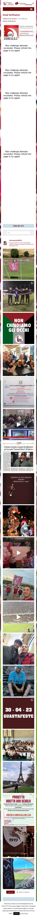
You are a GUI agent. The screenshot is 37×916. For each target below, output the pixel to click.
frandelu (14, 18)
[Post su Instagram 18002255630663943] (18, 488)
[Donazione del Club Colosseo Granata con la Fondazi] (18, 745)
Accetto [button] (16, 913)
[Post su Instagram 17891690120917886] (18, 809)
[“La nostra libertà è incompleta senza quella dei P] (18, 328)
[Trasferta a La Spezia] (18, 360)
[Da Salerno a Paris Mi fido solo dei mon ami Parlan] (18, 777)
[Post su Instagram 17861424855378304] (18, 456)
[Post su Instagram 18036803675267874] (18, 424)
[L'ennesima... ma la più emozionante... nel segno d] (18, 392)
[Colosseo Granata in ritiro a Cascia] (18, 264)
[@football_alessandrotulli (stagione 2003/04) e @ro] (18, 296)
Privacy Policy (24, 913)
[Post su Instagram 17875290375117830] (18, 617)
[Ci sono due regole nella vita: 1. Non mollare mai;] (18, 873)
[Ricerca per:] (18, 232)
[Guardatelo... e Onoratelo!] (18, 841)
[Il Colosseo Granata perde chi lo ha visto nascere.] (18, 649)
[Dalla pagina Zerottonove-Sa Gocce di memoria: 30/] (18, 713)
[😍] (18, 681)
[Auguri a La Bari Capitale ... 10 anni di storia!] (18, 552)
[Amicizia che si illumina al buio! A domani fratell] (18, 520)
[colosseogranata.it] (18, 3)
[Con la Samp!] (18, 584)
